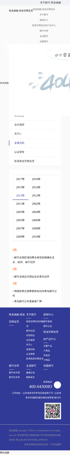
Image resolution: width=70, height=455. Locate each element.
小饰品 (46, 360)
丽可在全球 (14, 377)
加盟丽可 (48, 365)
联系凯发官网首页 (24, 161)
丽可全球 (14, 365)
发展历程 (19, 143)
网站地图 (4, 452)
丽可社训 (30, 330)
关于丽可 (31, 314)
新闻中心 (48, 314)
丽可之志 (47, 326)
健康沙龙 (30, 372)
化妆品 (46, 355)
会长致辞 (19, 124)
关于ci (17, 133)
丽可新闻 (47, 321)
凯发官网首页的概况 (34, 323)
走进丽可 (31, 365)
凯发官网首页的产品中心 (51, 335)
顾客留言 (30, 377)
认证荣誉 (19, 152)
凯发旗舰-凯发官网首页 (17, 318)
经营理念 (19, 115)
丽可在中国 (14, 372)
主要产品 (47, 346)
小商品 (46, 350)
